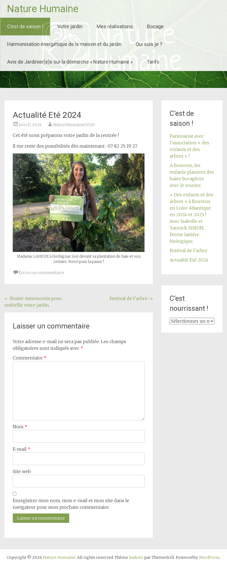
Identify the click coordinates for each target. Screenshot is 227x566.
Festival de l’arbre (131, 298)
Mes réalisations (115, 26)
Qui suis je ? (149, 44)
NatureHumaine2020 (74, 124)
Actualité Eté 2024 (189, 260)
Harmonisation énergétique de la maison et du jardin (64, 44)
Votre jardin (69, 26)
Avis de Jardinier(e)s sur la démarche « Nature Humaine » (70, 62)
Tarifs (153, 62)
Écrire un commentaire (41, 272)
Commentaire (30, 358)
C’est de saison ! (25, 26)
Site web (22, 471)
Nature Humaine (42, 9)
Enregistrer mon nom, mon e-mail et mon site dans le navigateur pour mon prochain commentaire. (71, 504)
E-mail (21, 449)
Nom (20, 426)
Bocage (155, 26)
